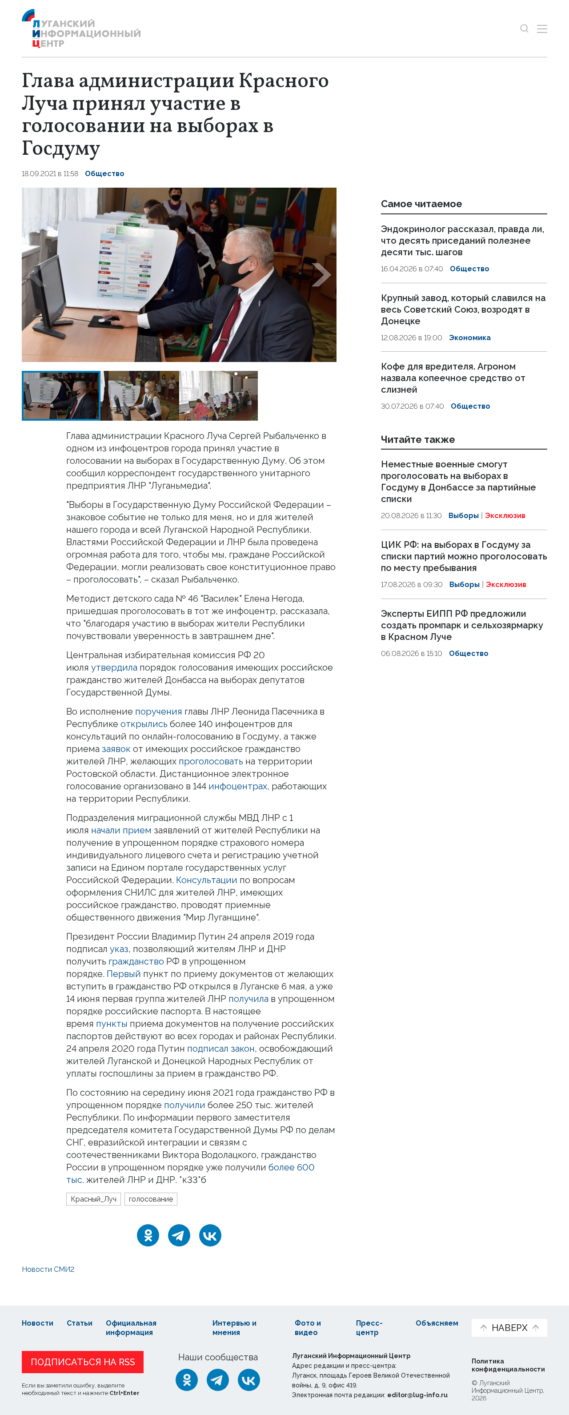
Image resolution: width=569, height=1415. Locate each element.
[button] (37, 275)
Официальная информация (131, 1328)
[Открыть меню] (542, 28)
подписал (207, 1048)
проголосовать (211, 761)
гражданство (136, 961)
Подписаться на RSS (83, 1362)
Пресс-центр (369, 1328)
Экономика (470, 338)
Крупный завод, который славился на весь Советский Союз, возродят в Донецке (463, 309)
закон (243, 1048)
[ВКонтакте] (210, 1235)
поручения (158, 711)
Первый (124, 974)
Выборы (464, 516)
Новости (37, 1323)
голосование (151, 1199)
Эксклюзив (505, 516)
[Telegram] (179, 1235)
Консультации (206, 880)
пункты (112, 1023)
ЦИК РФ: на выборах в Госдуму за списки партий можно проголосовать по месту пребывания (464, 556)
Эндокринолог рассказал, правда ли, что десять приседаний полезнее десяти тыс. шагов (462, 240)
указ (119, 949)
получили (186, 1105)
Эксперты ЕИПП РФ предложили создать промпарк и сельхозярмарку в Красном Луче (462, 625)
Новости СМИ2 (48, 1269)
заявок (116, 749)
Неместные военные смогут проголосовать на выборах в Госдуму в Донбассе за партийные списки (458, 482)
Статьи (79, 1323)
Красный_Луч (93, 1199)
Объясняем (437, 1323)
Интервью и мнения (234, 1328)
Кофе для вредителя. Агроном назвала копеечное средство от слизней (453, 378)
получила (249, 998)
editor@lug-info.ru (417, 1395)
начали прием (121, 830)
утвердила (114, 667)
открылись (144, 724)
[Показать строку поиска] (524, 28)
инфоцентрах (237, 786)
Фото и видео (308, 1328)
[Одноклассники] (148, 1235)
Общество (104, 173)
